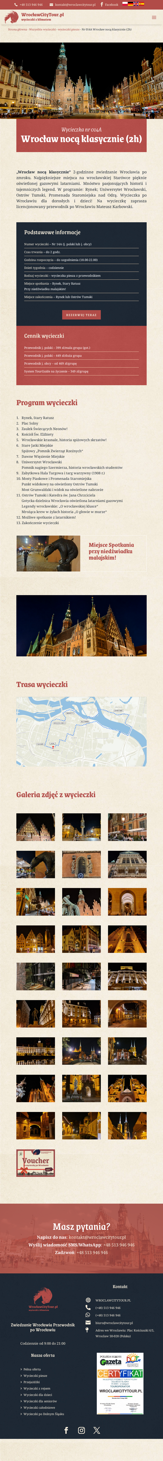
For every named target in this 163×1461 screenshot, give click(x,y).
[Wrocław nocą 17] (35, 953)
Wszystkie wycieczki (42, 29)
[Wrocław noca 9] (81, 878)
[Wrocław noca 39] (81, 1139)
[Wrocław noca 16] (127, 915)
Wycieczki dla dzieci (38, 1395)
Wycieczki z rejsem (37, 1388)
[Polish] (125, 5)
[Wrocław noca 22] (35, 990)
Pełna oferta (32, 1369)
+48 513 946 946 (119, 1245)
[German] (130, 5)
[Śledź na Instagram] (81, 1430)
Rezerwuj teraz (81, 314)
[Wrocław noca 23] (81, 990)
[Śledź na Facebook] (66, 1430)
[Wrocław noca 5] (127, 841)
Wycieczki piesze (35, 1376)
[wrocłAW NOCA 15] (81, 915)
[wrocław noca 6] (35, 878)
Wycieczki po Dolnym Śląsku (44, 1414)
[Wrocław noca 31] (127, 1064)
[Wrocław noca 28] (35, 1064)
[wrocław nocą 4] (81, 841)
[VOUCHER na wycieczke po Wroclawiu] (35, 1177)
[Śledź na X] (97, 1430)
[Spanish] (142, 5)
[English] (136, 5)
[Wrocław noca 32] (35, 1102)
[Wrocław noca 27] (127, 1027)
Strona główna (17, 29)
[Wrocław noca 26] (81, 1027)
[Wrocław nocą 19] (127, 953)
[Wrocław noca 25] (35, 1027)
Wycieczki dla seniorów (40, 1401)
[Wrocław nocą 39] (127, 1139)
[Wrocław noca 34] (127, 1102)
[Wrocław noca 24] (127, 990)
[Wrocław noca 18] (81, 953)
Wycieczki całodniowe (39, 1408)
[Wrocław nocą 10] (127, 878)
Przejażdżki (32, 1382)
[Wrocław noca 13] (35, 915)
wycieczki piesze (69, 29)
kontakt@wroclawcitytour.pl (97, 1237)
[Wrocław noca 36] (35, 1139)
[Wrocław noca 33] (81, 1102)
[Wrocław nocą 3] (35, 841)
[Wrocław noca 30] (81, 1064)
